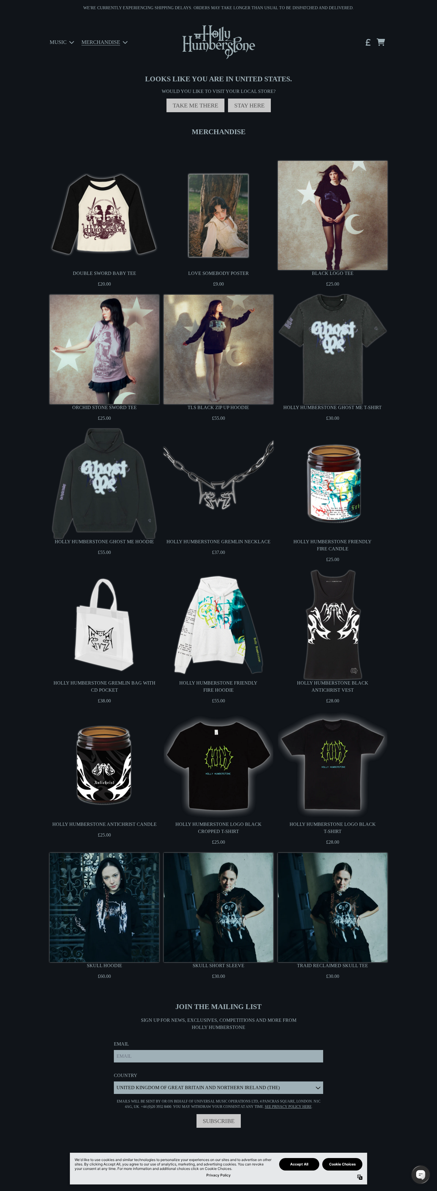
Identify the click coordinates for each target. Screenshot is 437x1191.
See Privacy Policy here (288, 1107)
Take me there (195, 105)
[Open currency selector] (367, 42)
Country (125, 1075)
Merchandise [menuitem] (100, 42)
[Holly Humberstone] (218, 42)
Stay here (249, 105)
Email (121, 1043)
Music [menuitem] (58, 42)
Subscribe (219, 1121)
